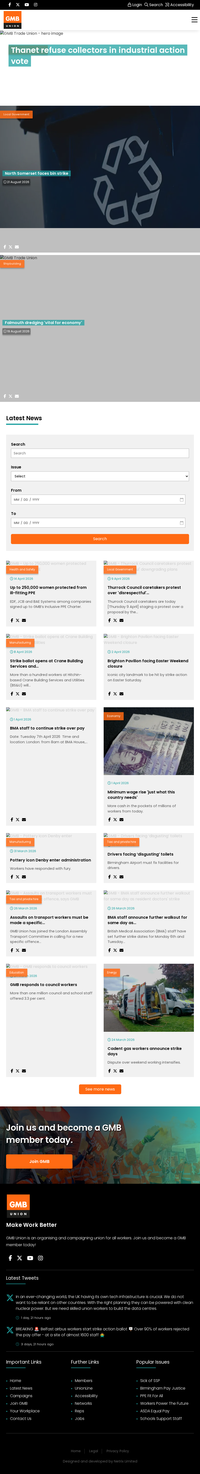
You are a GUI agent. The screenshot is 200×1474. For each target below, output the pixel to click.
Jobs (79, 1418)
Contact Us (20, 1418)
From (16, 490)
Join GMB (39, 1161)
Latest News (21, 1388)
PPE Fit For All (151, 1396)
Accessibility (86, 1396)
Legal (93, 1451)
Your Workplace (25, 1411)
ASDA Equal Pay (155, 1411)
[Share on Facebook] (15, 84)
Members (83, 1380)
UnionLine (84, 1388)
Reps (79, 1411)
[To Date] (98, 523)
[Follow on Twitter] (18, 5)
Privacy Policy (118, 1451)
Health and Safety (22, 569)
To (13, 513)
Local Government (16, 114)
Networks (83, 1403)
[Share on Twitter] (25, 84)
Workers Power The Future (164, 1403)
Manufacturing (20, 643)
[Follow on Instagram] (36, 5)
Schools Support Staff (161, 1418)
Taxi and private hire (121, 842)
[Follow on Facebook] (9, 5)
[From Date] (98, 499)
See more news (100, 1089)
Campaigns (21, 1396)
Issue (16, 467)
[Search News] (100, 453)
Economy (113, 716)
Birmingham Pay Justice (162, 1388)
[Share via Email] (35, 84)
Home (15, 1380)
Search (18, 444)
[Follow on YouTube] (30, 1258)
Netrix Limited (125, 1461)
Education (17, 973)
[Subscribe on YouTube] (26, 5)
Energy (112, 973)
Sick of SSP (150, 1380)
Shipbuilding (12, 264)
